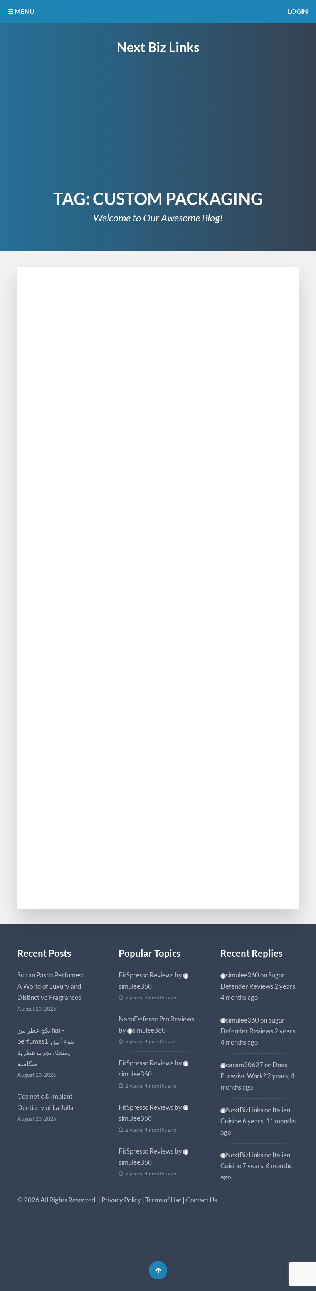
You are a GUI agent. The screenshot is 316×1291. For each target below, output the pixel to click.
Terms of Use (163, 1200)
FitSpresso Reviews (146, 975)
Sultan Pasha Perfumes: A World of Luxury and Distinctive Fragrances (50, 986)
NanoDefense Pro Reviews (156, 1019)
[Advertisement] (158, 129)
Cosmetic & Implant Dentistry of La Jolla (45, 1102)
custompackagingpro (82, 874)
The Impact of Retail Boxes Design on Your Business (157, 805)
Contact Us (201, 1200)
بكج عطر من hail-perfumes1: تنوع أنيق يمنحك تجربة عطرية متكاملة (45, 1047)
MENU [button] (23, 11)
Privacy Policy (121, 1200)
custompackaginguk (80, 593)
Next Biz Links (158, 47)
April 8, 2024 (57, 474)
